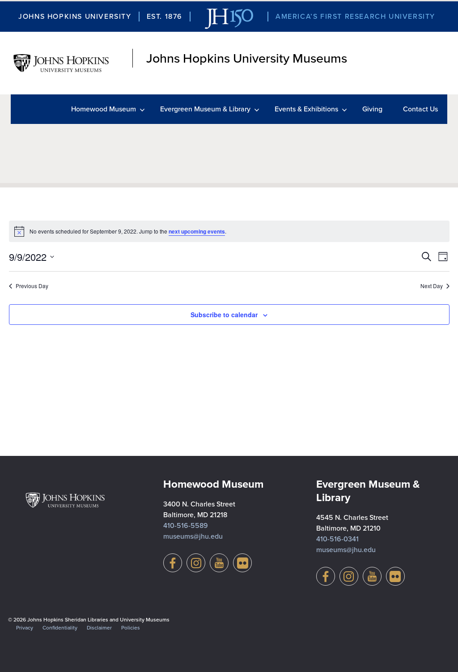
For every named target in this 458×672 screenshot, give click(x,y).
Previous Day (32, 285)
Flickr (242, 562)
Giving (372, 109)
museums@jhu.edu (193, 536)
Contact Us (420, 109)
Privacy (24, 628)
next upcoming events (197, 231)
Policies (130, 628)
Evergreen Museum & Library (205, 109)
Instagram (196, 562)
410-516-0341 (337, 539)
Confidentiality (59, 628)
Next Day (431, 285)
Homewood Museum (103, 109)
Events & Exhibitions (306, 109)
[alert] (229, 231)
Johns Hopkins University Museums (246, 58)
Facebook (172, 562)
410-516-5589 (185, 525)
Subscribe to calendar (224, 314)
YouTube (219, 562)
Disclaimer (99, 628)
